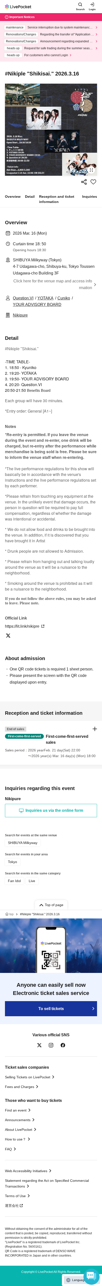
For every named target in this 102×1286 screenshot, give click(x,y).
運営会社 (12, 1206)
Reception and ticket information (56, 199)
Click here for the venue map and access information (52, 284)
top (11, 914)
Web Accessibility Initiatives (26, 1171)
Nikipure (20, 315)
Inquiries (89, 196)
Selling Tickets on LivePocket (27, 1077)
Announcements (17, 1120)
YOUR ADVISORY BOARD (37, 304)
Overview (13, 196)
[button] (51, 743)
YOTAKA (45, 298)
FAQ (8, 1149)
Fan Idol (14, 881)
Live (32, 881)
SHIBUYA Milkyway (22, 843)
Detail (30, 196)
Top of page (54, 905)
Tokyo (12, 862)
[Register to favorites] (93, 182)
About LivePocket (18, 1130)
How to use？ (15, 1139)
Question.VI (23, 298)
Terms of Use (15, 1196)
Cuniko (63, 298)
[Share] (84, 182)
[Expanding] (51, 130)
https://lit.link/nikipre (22, 626)
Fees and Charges (19, 1087)
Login (92, 9)
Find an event (15, 1110)
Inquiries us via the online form (54, 810)
